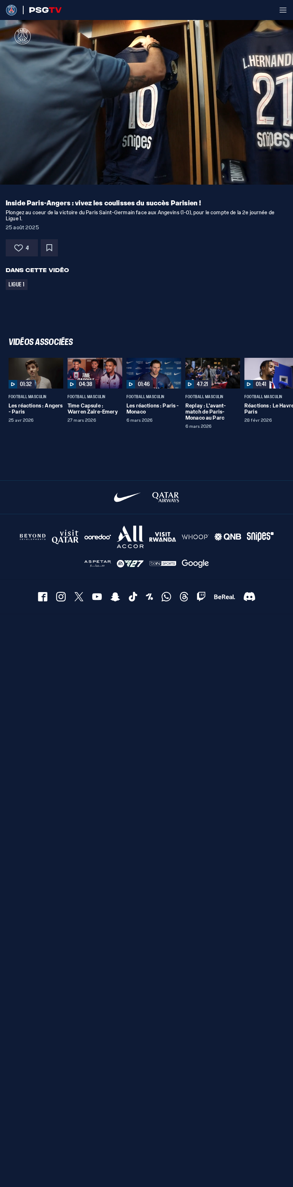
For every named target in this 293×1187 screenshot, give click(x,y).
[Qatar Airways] (165, 497)
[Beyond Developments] (32, 537)
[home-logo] (11, 10)
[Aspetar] (97, 564)
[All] (130, 537)
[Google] (195, 564)
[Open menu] (283, 10)
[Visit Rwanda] (162, 537)
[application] (146, 102)
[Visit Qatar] (65, 537)
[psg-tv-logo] (42, 10)
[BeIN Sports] (162, 564)
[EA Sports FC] (130, 564)
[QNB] (227, 537)
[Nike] (127, 497)
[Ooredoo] (97, 537)
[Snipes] (260, 537)
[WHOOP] (195, 537)
